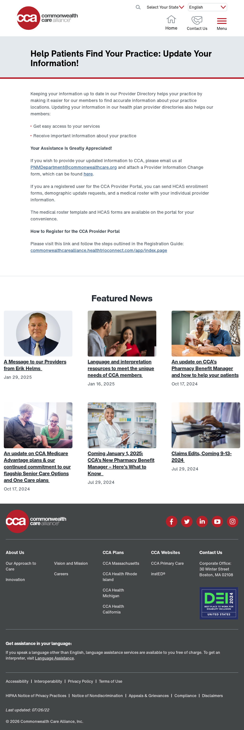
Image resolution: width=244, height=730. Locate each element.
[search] (125, 7)
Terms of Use (110, 681)
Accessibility (17, 681)
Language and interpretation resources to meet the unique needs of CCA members (121, 368)
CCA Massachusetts (121, 563)
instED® (158, 574)
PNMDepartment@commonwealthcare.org (73, 167)
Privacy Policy (80, 681)
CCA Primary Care (167, 563)
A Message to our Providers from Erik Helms (35, 365)
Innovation (15, 579)
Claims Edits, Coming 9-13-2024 (202, 457)
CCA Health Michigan (113, 593)
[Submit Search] (138, 7)
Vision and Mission (71, 563)
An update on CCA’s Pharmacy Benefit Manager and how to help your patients (205, 368)
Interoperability (48, 681)
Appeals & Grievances (149, 695)
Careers (61, 574)
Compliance (185, 695)
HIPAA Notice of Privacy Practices (36, 695)
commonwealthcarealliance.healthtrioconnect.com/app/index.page (98, 250)
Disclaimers (212, 695)
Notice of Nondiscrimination (97, 695)
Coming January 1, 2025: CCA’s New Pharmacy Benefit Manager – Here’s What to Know (121, 463)
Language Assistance (54, 658)
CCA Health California (113, 609)
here (88, 174)
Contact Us (210, 552)
